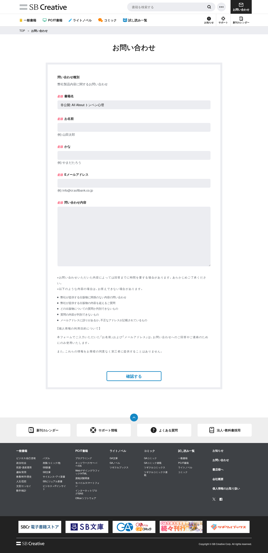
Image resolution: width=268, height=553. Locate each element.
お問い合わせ (220, 460)
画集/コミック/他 (51, 462)
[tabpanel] (39, 527)
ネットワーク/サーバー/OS (86, 464)
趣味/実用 (21, 472)
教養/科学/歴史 (24, 476)
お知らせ (209, 22)
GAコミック (150, 458)
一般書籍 (30, 20)
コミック (110, 20)
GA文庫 (114, 458)
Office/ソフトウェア (85, 498)
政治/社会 (21, 462)
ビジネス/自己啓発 (26, 458)
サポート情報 (107, 430)
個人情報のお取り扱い (226, 488)
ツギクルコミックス (154, 467)
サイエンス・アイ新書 (54, 476)
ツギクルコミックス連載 (156, 473)
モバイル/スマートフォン (87, 484)
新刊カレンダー (241, 22)
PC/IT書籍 (55, 20)
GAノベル (115, 462)
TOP (22, 31)
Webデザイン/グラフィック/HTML (87, 472)
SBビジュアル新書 (52, 481)
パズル (46, 458)
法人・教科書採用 (229, 430)
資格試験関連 (82, 478)
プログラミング (83, 458)
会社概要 (217, 479)
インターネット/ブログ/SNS (86, 492)
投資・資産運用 (24, 467)
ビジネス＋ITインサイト (54, 487)
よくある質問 (168, 430)
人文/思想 (21, 481)
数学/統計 (21, 490)
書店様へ (217, 469)
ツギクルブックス (119, 467)
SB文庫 (47, 472)
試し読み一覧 (137, 20)
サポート (223, 22)
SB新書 (47, 467)
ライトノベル (82, 20)
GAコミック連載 (152, 462)
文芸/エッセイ (23, 486)
